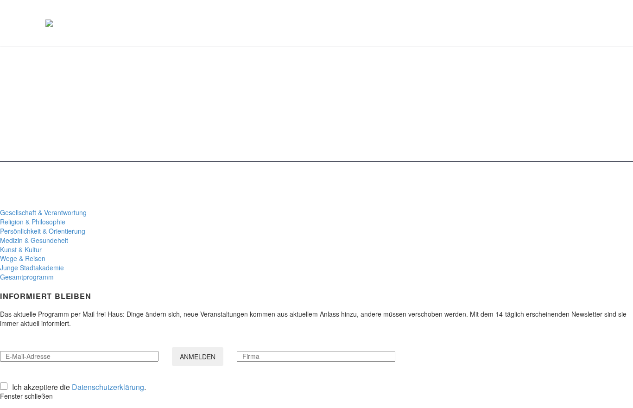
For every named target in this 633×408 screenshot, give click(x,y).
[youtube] (585, 185)
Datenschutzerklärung (108, 387)
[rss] (572, 185)
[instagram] (560, 185)
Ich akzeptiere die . (79, 387)
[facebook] (548, 185)
